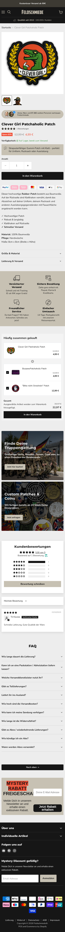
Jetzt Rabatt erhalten (47, 808)
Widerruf (21, 920)
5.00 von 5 (40, 552)
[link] (11, 350)
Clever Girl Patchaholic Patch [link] (31, 346)
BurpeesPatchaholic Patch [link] (34, 368)
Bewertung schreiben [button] (33, 584)
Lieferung (9, 920)
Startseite (6, 27)
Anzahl (5, 159)
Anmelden (48, 878)
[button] (7, 100)
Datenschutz (33, 920)
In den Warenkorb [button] (32, 414)
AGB (45, 920)
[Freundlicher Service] (16, 311)
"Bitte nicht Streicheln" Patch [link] (35, 385)
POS (20, 926)
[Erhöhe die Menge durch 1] (28, 166)
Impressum (55, 920)
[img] (10, 612)
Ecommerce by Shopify (37, 926)
